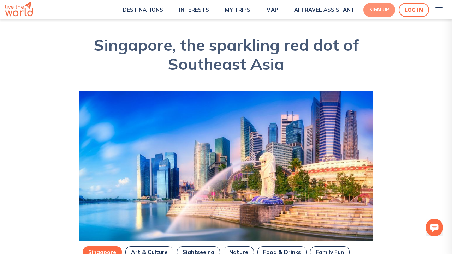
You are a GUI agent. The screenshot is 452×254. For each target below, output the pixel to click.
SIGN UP (379, 9)
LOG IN (414, 10)
